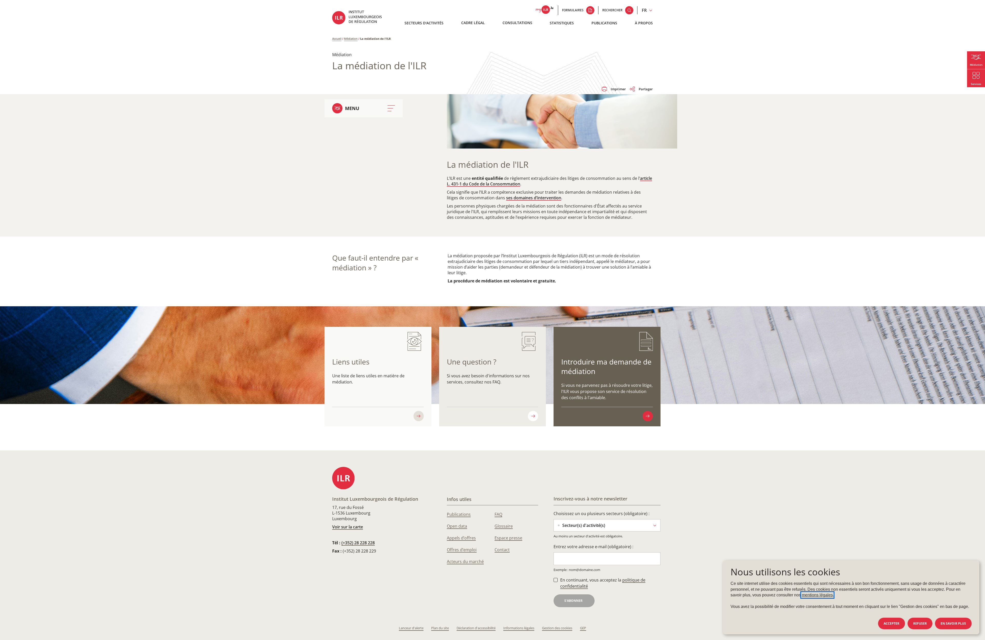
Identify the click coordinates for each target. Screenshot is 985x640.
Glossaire (504, 526)
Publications (604, 23)
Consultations (517, 22)
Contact (502, 550)
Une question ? (471, 362)
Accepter (891, 623)
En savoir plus (953, 623)
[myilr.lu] (544, 10)
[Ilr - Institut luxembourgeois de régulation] (360, 18)
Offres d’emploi (462, 550)
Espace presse (508, 538)
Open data (457, 526)
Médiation (351, 39)
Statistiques (562, 23)
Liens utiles (350, 362)
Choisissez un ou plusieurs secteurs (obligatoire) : (601, 513)
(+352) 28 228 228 (358, 543)
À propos (644, 23)
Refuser (920, 623)
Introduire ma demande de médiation (606, 366)
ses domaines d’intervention (533, 198)
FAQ (498, 514)
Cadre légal (473, 22)
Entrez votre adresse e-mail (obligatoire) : (593, 546)
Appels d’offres (461, 538)
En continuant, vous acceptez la (602, 583)
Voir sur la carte (347, 527)
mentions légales (817, 595)
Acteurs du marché (465, 561)
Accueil (336, 39)
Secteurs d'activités (424, 23)
